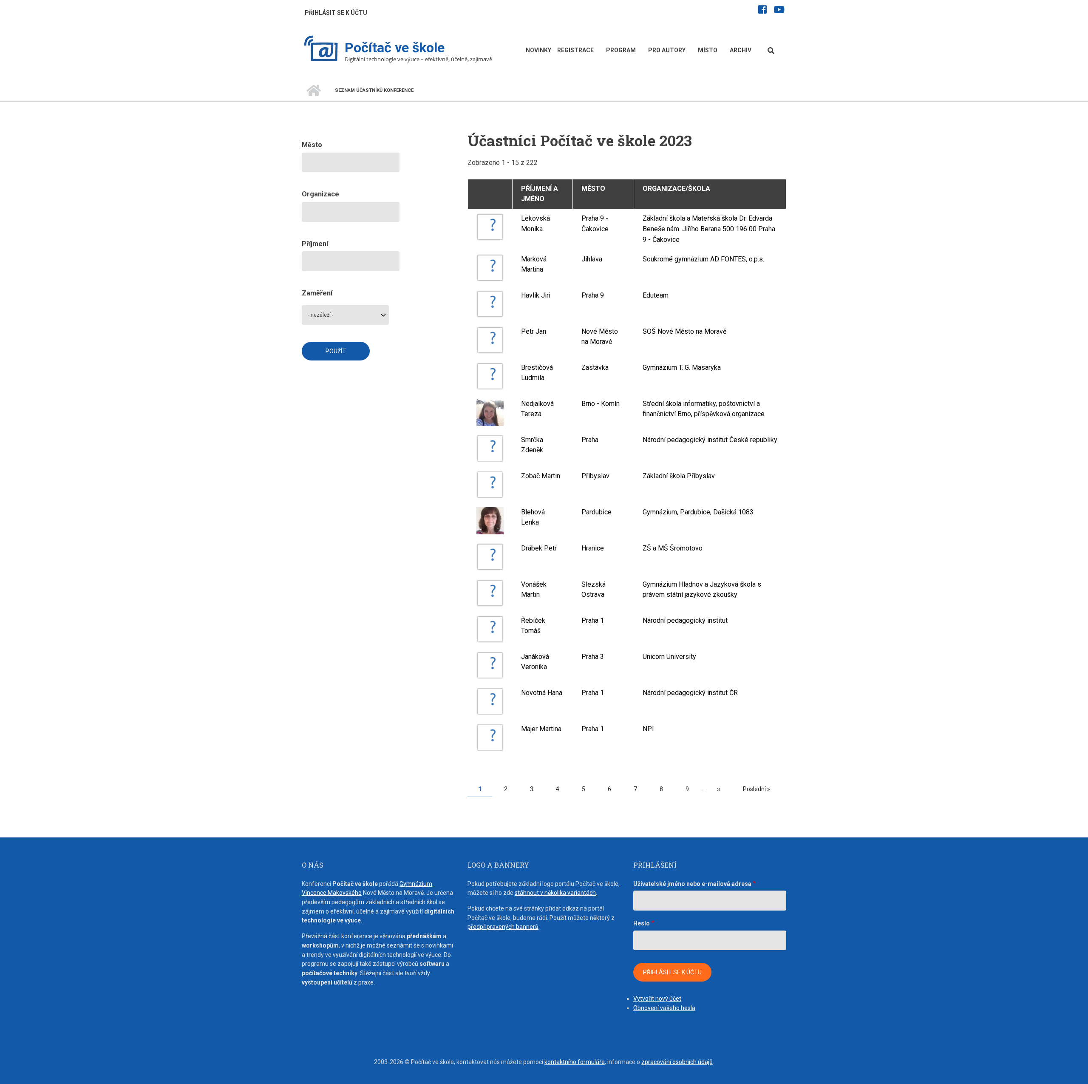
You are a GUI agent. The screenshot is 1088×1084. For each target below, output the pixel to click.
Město (593, 188)
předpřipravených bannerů (503, 926)
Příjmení (315, 244)
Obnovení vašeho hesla (664, 1008)
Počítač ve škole (395, 48)
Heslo (641, 923)
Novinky (538, 50)
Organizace (320, 194)
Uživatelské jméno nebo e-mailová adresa (692, 883)
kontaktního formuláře (574, 1061)
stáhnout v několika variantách (555, 892)
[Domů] (321, 49)
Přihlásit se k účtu (336, 12)
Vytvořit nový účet (657, 998)
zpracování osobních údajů (677, 1061)
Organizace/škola (676, 188)
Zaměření (317, 293)
